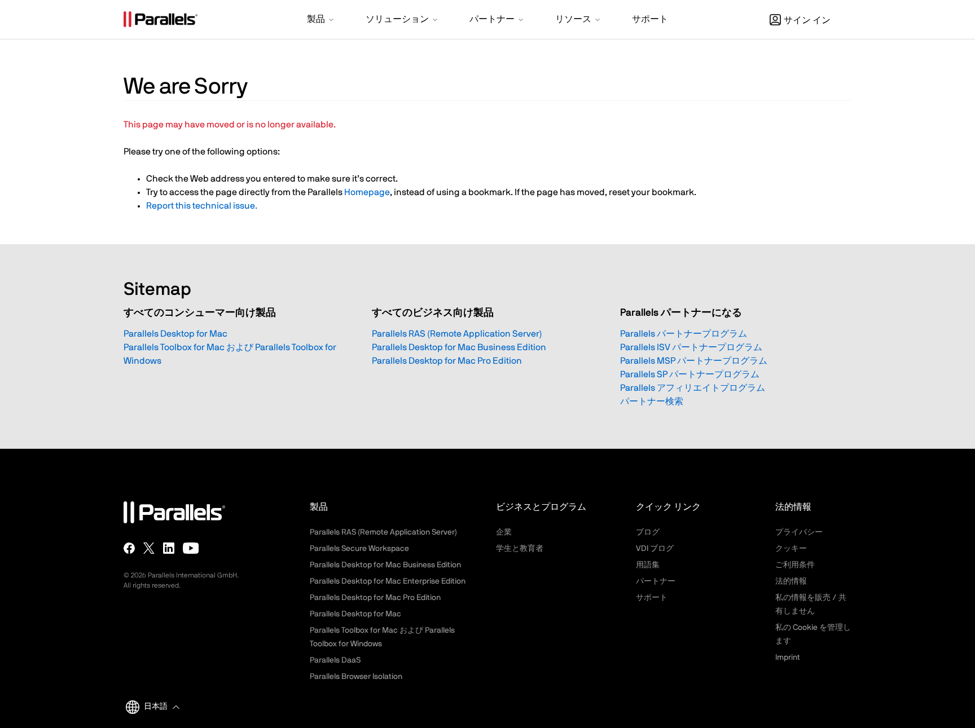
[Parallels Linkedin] (168, 548)
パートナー (655, 581)
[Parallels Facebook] (129, 548)
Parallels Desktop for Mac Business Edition (459, 347)
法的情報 (791, 581)
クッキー (791, 549)
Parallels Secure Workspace (359, 549)
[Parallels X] (149, 548)
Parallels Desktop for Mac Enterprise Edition (387, 581)
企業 (504, 532)
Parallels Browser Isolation (356, 677)
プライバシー (799, 532)
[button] (321, 20)
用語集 (648, 565)
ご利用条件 (795, 565)
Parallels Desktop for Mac (175, 333)
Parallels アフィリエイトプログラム (692, 387)
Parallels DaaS (335, 660)
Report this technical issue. (201, 205)
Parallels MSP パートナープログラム (693, 360)
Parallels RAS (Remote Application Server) (457, 333)
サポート (651, 598)
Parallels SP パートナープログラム (689, 374)
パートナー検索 (651, 401)
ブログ (648, 532)
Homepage (367, 192)
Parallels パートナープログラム (683, 333)
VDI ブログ (655, 549)
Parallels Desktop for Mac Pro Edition (447, 360)
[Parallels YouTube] (191, 548)
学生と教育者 (519, 549)
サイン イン (807, 20)
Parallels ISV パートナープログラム (691, 347)
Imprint (787, 657)
